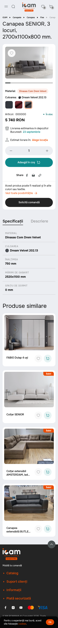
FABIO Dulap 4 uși (17, 357)
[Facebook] (27, 175)
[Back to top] (51, 544)
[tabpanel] (29, 63)
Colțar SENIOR (15, 414)
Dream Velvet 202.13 (34, 97)
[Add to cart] (48, 358)
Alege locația (40, 140)
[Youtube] (21, 608)
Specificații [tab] (13, 221)
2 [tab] (13, 82)
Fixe (42, 17)
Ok (50, 622)
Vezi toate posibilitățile (19, 193)
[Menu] (6, 6)
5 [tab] (29, 82)
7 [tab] (39, 82)
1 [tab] (7, 82)
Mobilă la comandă (12, 565)
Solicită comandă (29, 202)
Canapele (17, 17)
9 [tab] (50, 82)
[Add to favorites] (38, 358)
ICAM (5, 17)
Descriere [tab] (39, 221)
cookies (22, 623)
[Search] (13, 6)
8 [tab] (45, 82)
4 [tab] (23, 82)
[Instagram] (13, 608)
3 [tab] (18, 82)
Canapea (31, 17)
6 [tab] (34, 82)
